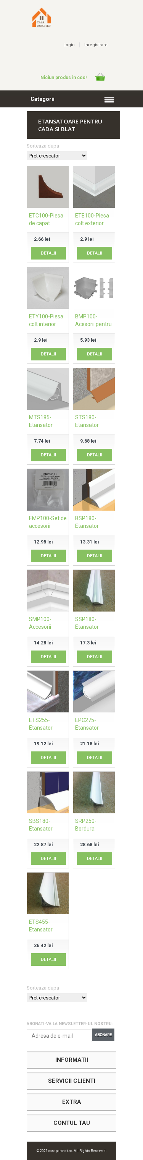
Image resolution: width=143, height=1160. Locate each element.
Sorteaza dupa (43, 146)
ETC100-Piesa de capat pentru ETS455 (47, 223)
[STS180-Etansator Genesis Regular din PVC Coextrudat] (94, 390)
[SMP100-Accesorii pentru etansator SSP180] (48, 591)
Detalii (48, 253)
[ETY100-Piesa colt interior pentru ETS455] (48, 289)
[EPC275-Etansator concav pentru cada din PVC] (94, 692)
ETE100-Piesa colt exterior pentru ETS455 (93, 223)
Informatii (71, 1059)
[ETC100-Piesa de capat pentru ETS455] (48, 188)
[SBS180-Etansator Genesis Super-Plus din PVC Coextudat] (48, 793)
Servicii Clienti (71, 1080)
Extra (71, 1101)
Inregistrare (96, 44)
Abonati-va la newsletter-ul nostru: (70, 1023)
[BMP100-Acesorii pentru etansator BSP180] (94, 289)
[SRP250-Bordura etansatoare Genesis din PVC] (94, 793)
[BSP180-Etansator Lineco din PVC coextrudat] (94, 491)
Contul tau (71, 1122)
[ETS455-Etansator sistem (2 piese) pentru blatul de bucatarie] (48, 894)
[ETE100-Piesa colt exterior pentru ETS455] (94, 188)
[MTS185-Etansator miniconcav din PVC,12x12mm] (48, 390)
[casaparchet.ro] (41, 24)
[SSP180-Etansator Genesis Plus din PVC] (94, 591)
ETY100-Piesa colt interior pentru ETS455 (47, 324)
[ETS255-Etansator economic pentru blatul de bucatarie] (48, 692)
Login (69, 44)
